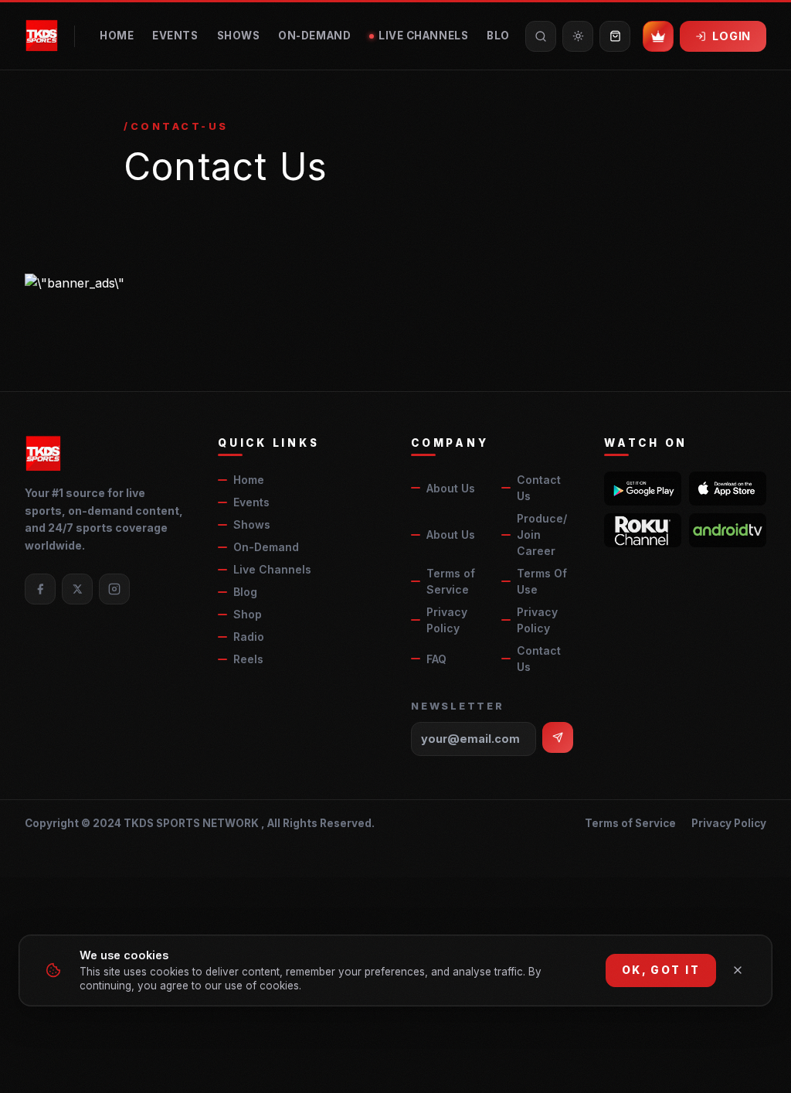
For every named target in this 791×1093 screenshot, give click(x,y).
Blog (502, 35)
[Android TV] (727, 530)
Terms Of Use (542, 581)
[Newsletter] (557, 737)
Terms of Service (450, 581)
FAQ (436, 659)
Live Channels (423, 35)
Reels (248, 659)
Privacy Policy (446, 620)
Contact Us (539, 487)
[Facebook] (40, 589)
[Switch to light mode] (577, 36)
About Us (450, 488)
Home (117, 35)
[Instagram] (114, 589)
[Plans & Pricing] (658, 36)
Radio (248, 636)
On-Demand (314, 35)
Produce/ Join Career (542, 534)
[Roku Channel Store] (642, 530)
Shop (247, 614)
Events (175, 35)
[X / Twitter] (77, 589)
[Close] (737, 970)
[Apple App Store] (727, 489)
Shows (238, 35)
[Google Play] (642, 489)
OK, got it (661, 970)
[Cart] (614, 36)
